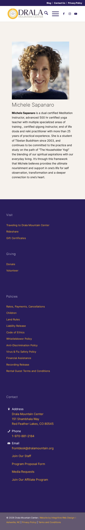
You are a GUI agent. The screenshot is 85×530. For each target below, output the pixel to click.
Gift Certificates (16, 238)
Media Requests (23, 472)
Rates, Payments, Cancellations (25, 306)
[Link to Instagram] (70, 14)
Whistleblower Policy (19, 338)
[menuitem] (49, 3)
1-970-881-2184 (23, 436)
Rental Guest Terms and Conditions (28, 370)
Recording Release (17, 364)
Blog (49, 3)
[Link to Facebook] (64, 14)
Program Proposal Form (28, 464)
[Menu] (53, 14)
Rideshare (12, 231)
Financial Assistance (18, 358)
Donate (10, 264)
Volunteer (12, 270)
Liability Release (16, 325)
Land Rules (13, 319)
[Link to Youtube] (76, 14)
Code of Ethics (15, 332)
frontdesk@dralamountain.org (33, 448)
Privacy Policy (75, 3)
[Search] (44, 14)
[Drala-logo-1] (35, 14)
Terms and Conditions (49, 522)
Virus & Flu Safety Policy (21, 351)
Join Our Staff (21, 456)
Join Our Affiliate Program (30, 479)
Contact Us (59, 3)
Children (11, 312)
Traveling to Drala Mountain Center (27, 225)
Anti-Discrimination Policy (22, 345)
